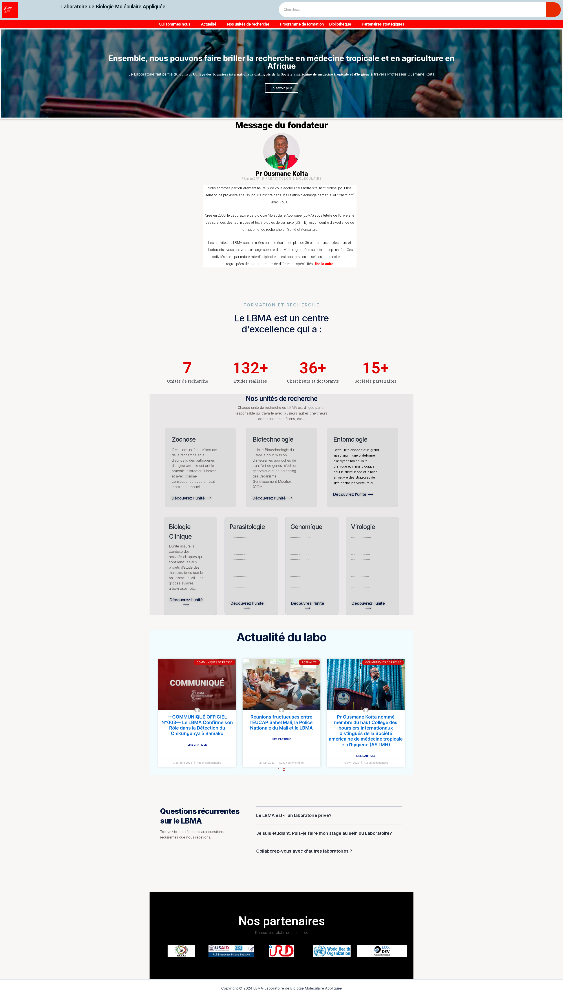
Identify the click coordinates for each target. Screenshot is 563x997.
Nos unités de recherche (248, 24)
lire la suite (324, 264)
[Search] (553, 9)
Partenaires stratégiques (383, 24)
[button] (277, 114)
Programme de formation (302, 24)
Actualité (208, 24)
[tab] (329, 815)
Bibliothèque (340, 24)
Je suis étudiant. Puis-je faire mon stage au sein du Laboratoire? (324, 833)
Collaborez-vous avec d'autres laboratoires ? (304, 851)
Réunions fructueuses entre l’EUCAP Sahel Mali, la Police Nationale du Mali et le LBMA (281, 722)
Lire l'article (197, 744)
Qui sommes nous (174, 24)
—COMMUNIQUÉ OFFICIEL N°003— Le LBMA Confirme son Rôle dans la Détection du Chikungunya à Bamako (197, 725)
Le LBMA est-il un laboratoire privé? (293, 815)
